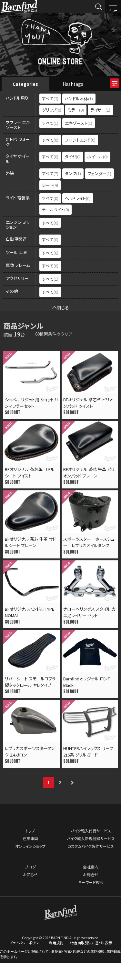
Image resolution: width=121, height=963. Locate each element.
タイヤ (73, 157)
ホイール (97, 157)
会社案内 (90, 866)
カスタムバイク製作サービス (90, 846)
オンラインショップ (30, 846)
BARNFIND (19, 12)
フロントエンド (80, 140)
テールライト (55, 209)
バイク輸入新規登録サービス (91, 838)
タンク (73, 173)
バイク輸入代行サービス (91, 830)
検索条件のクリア (56, 334)
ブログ (30, 866)
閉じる (62, 307)
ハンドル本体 (79, 98)
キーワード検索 (91, 882)
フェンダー (99, 173)
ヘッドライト (78, 198)
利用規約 (56, 942)
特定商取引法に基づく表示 (91, 942)
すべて (50, 98)
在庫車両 (30, 838)
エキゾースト (78, 123)
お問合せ (90, 874)
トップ (30, 830)
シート (50, 185)
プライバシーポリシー (25, 942)
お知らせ (30, 874)
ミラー (76, 110)
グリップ (51, 110)
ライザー (100, 110)
